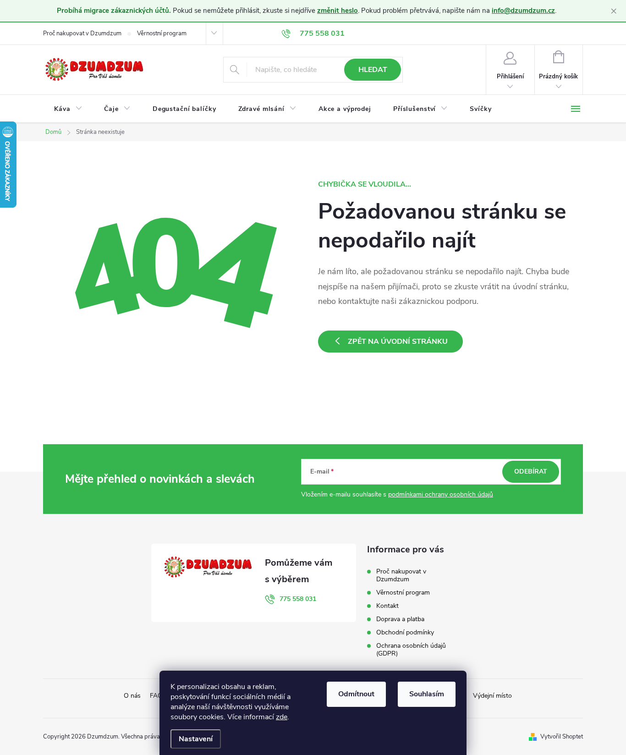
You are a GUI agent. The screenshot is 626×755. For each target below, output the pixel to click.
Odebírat (530, 471)
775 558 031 (298, 599)
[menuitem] (68, 109)
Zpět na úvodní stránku (398, 341)
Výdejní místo (492, 695)
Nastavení (196, 739)
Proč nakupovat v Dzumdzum (82, 33)
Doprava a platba (400, 619)
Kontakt (387, 605)
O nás (132, 695)
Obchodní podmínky (405, 632)
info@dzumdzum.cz (523, 10)
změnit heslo (337, 10)
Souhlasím (426, 694)
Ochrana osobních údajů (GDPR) (411, 649)
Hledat (372, 70)
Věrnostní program (162, 33)
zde (281, 717)
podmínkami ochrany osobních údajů (440, 494)
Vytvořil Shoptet (561, 737)
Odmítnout (356, 694)
